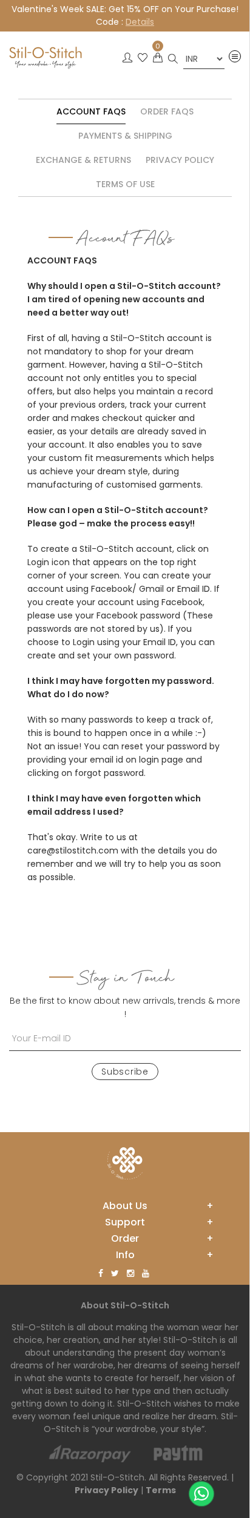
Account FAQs (91, 111)
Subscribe (124, 1072)
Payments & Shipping (125, 136)
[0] (158, 61)
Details (140, 22)
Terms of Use (125, 184)
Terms (161, 1490)
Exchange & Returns (83, 160)
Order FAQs (167, 111)
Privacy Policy (180, 160)
